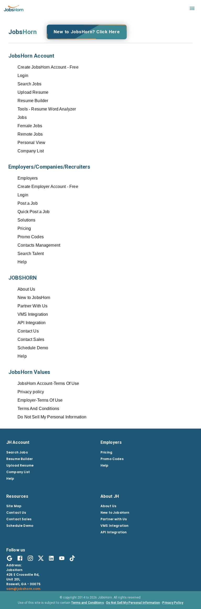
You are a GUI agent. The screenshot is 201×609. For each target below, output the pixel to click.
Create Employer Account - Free (48, 186)
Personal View (31, 142)
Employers (28, 178)
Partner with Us (113, 519)
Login (23, 75)
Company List (31, 151)
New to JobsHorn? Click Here (86, 31)
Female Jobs (30, 126)
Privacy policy (31, 392)
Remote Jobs (30, 134)
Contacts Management (39, 245)
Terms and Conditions (87, 603)
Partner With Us (32, 306)
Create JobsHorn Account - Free (48, 67)
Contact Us (28, 331)
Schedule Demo (33, 348)
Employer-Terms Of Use (40, 400)
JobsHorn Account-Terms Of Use (48, 383)
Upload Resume (33, 92)
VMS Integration (33, 314)
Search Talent (31, 253)
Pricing (24, 228)
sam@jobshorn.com (23, 588)
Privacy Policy (172, 603)
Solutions (26, 220)
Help (22, 262)
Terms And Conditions (38, 408)
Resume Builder (33, 100)
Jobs (22, 117)
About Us (26, 289)
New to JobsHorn (34, 297)
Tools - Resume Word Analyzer (47, 109)
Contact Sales (31, 339)
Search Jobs (29, 84)
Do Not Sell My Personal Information (52, 417)
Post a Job (28, 203)
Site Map (13, 506)
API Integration (32, 322)
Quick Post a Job (33, 211)
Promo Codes (31, 237)
